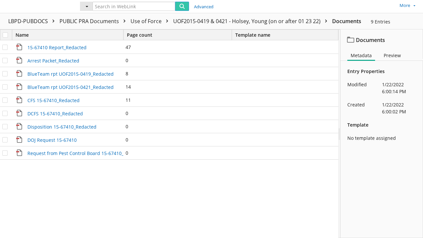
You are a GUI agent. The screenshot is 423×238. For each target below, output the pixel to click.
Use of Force (147, 21)
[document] (381, 133)
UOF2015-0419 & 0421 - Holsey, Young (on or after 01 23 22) (247, 21)
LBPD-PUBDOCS (28, 21)
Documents (346, 21)
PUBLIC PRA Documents (89, 21)
